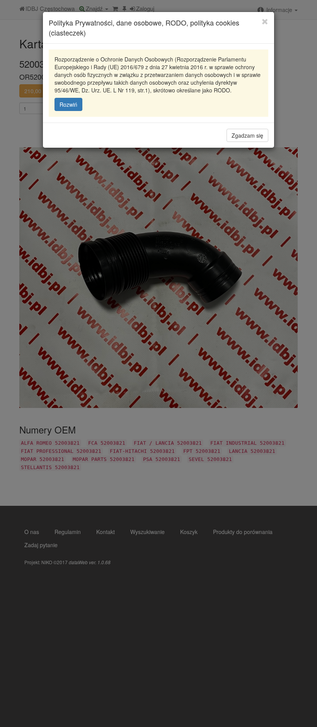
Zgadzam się (247, 135)
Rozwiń (68, 104)
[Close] (265, 21)
